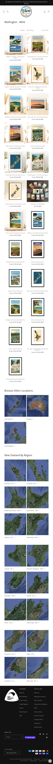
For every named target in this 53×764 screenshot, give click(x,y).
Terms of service (24, 760)
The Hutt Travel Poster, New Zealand (37, 146)
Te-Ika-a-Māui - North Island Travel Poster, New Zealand (37, 87)
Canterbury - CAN (9, 654)
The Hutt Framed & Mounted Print (15, 348)
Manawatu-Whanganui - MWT (35, 569)
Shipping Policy (38, 719)
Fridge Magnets (23, 704)
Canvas (21, 708)
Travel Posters (23, 700)
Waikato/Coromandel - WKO (12, 510)
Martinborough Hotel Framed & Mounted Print (15, 379)
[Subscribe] (22, 737)
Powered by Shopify (27, 759)
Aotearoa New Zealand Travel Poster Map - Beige (15, 204)
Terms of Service (39, 715)
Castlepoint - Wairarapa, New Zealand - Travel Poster (15, 86)
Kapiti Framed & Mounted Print (37, 262)
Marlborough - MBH (32, 622)
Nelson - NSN (8, 622)
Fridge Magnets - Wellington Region (37, 204)
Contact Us (37, 723)
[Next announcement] (49, 2)
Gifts (20, 715)
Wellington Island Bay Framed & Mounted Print (15, 320)
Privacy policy (45, 759)
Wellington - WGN (9, 596)
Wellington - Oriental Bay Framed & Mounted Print (37, 233)
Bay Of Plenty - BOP (32, 510)
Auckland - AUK (31, 483)
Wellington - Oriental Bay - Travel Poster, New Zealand (15, 57)
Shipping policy (33, 760)
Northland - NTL (9, 483)
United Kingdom (9, 446)
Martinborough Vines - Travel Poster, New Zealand (38, 56)
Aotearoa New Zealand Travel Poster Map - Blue (15, 175)
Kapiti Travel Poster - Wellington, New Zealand (15, 146)
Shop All (21, 693)
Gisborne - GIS (8, 537)
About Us (36, 693)
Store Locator (38, 700)
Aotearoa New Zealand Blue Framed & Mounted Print (37, 291)
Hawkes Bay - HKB (32, 537)
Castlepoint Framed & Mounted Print (15, 291)
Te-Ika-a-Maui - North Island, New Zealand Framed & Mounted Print (37, 349)
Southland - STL (9, 681)
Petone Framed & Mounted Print (37, 320)
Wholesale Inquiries (40, 696)
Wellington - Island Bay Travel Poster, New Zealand (15, 117)
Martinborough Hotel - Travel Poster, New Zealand (38, 175)
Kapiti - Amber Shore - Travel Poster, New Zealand (38, 117)
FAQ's (35, 708)
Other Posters (23, 712)
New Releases (23, 696)
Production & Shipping (40, 704)
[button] (4, 12)
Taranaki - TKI (8, 569)
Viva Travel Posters (17, 759)
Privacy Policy (38, 712)
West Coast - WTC (31, 681)
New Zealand (8, 419)
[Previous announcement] (3, 2)
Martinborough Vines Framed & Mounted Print (15, 262)
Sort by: (22, 30)
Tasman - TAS (30, 596)
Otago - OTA (30, 654)
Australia (29, 419)
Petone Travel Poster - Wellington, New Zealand (15, 233)
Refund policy (38, 727)
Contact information (44, 760)
